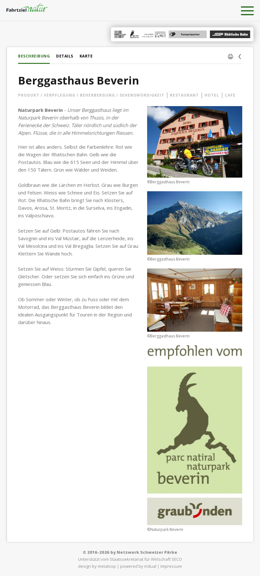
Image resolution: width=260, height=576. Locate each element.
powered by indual (138, 566)
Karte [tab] (86, 56)
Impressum (171, 566)
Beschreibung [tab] (34, 56)
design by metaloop (97, 566)
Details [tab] (64, 56)
